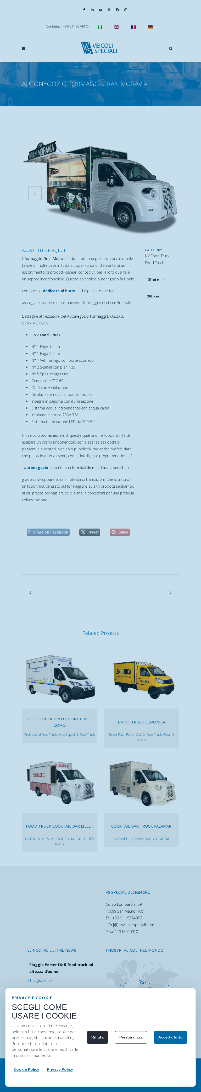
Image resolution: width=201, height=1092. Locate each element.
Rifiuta (97, 1037)
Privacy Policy (60, 1069)
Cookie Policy (26, 1069)
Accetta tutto (170, 1037)
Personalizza (131, 1037)
